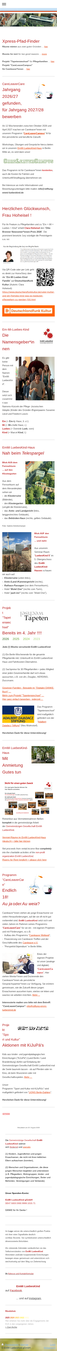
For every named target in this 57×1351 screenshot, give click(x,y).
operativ (27, 1147)
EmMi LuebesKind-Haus (29, 148)
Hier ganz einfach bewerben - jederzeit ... (22, 699)
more (44, 54)
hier (46, 46)
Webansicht (49, 1347)
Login (52, 1344)
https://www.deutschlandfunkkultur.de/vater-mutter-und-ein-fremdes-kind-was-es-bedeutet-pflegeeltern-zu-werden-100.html (28, 296)
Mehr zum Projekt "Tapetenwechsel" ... (23, 695)
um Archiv (12, 1327)
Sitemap (24, 1344)
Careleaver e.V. (30, 942)
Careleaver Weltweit (39, 935)
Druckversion (11, 1344)
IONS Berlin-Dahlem (40, 1092)
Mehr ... (36, 995)
